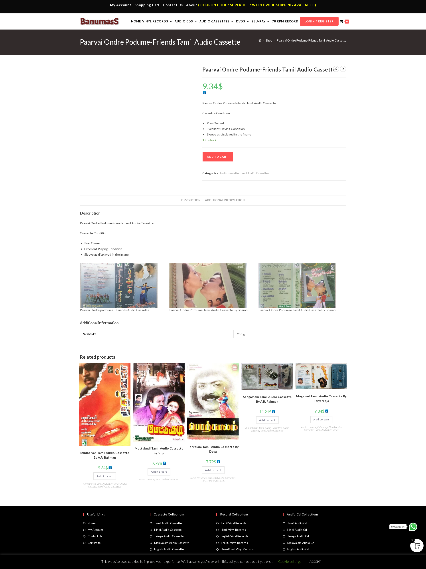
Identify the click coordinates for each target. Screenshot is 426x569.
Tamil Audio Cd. (297, 523)
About (191, 5)
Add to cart (217, 156)
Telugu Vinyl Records (234, 543)
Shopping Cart (147, 5)
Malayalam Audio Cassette (171, 543)
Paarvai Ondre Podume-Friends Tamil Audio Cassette (311, 40)
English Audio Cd (298, 549)
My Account (120, 5)
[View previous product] (336, 69)
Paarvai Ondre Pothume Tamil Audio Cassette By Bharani (208, 310)
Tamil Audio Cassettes (254, 173)
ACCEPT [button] (315, 561)
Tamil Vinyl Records (233, 523)
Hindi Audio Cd (297, 529)
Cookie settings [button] (289, 561)
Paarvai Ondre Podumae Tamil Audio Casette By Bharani (297, 310)
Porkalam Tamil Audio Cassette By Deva (213, 449)
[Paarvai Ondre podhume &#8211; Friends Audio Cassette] (122, 285)
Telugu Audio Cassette (168, 536)
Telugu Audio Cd (298, 536)
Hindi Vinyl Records (233, 529)
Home (91, 523)
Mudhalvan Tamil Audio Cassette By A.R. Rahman (104, 455)
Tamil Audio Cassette (168, 523)
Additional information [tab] (225, 200)
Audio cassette (229, 173)
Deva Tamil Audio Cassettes (220, 477)
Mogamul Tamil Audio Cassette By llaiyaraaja (321, 398)
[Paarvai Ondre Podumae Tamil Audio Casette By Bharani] (300, 285)
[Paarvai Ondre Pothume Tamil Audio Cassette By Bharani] (211, 285)
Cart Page (94, 543)
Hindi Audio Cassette (167, 529)
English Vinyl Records (234, 536)
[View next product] (343, 69)
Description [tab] (191, 200)
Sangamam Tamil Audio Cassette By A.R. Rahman (267, 399)
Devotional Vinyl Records (237, 549)
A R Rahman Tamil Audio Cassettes (101, 483)
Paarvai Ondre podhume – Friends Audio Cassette (114, 310)
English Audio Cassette (169, 549)
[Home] (259, 40)
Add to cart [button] (105, 476)
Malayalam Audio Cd (300, 543)
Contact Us (173, 5)
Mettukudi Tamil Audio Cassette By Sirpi (159, 450)
